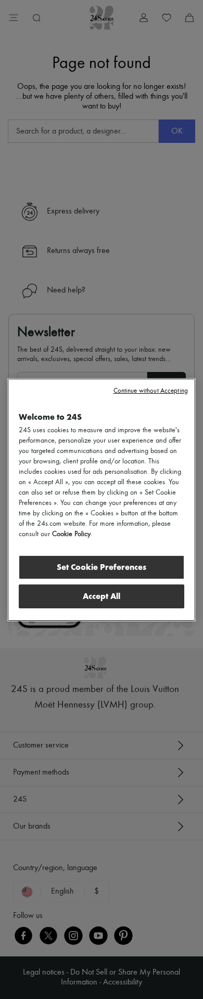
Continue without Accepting (150, 391)
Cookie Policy (71, 534)
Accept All (101, 596)
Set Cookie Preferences (101, 567)
